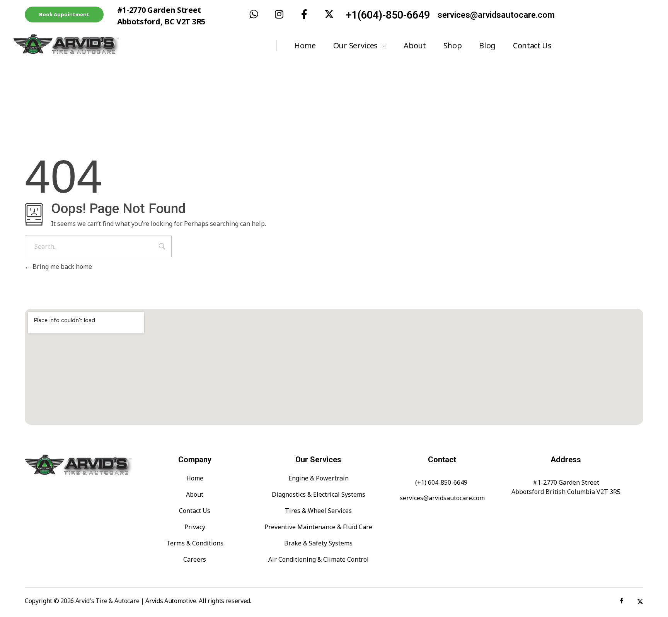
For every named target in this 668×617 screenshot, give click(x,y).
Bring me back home (61, 266)
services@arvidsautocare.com (496, 15)
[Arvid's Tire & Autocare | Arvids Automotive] (91, 44)
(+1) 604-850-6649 (441, 482)
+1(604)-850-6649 (388, 15)
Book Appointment (64, 14)
